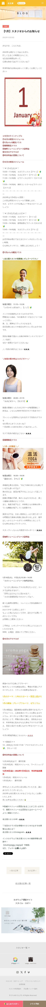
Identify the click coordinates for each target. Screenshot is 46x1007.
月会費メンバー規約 (30, 989)
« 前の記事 (14, 870)
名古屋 (10, 3)
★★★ (26, 349)
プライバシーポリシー (32, 981)
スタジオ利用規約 (15, 989)
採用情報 (22, 984)
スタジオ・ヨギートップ (14, 981)
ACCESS (21, 3)
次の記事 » (32, 870)
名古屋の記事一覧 (23, 883)
